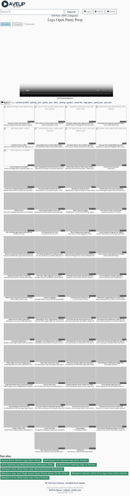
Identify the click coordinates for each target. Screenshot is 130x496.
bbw (56, 103)
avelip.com (76, 490)
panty (45, 103)
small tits (78, 103)
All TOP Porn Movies (54, 483)
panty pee (98, 103)
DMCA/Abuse (55, 490)
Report (6, 103)
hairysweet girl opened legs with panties (65, 460)
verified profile (22, 103)
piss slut (107, 103)
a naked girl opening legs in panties (76, 465)
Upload (112, 11)
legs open (88, 103)
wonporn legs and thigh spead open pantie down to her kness (35, 473)
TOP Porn (55, 16)
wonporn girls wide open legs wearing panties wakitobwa (32, 469)
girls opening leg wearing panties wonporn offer (27, 465)
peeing (62, 103)
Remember (30, 24)
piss (51, 103)
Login (88, 12)
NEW (64, 16)
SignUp (100, 11)
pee (39, 103)
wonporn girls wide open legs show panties (25, 478)
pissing (33, 103)
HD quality (17, 24)
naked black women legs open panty (21, 460)
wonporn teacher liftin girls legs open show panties (99, 473)
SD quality (5, 24)
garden (70, 103)
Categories (73, 16)
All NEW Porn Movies (75, 483)
